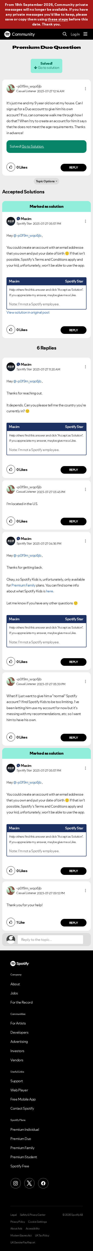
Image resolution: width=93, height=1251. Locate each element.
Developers (19, 1032)
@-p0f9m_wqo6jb (27, 235)
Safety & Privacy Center (32, 1215)
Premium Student (23, 1157)
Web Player (19, 1090)
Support (16, 1081)
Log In (75, 34)
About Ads (16, 1228)
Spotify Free (19, 1166)
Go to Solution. (33, 146)
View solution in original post (27, 312)
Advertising (19, 1041)
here (49, 591)
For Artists (18, 1023)
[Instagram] (15, 1183)
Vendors (16, 1060)
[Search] (64, 34)
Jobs (14, 993)
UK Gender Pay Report (22, 1242)
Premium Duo (20, 1138)
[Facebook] (43, 1183)
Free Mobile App (23, 1099)
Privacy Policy (17, 1222)
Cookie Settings (37, 1222)
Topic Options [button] (45, 181)
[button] (85, 88)
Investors (17, 1050)
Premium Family (23, 585)
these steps (58, 19)
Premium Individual (24, 1129)
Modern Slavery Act (21, 1235)
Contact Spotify (22, 1108)
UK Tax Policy (42, 1235)
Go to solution (48, 67)
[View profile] (10, 88)
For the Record (21, 1002)
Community (23, 34)
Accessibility (33, 1228)
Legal (13, 1215)
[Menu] (85, 34)
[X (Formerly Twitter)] (29, 1183)
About (15, 984)
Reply (73, 167)
